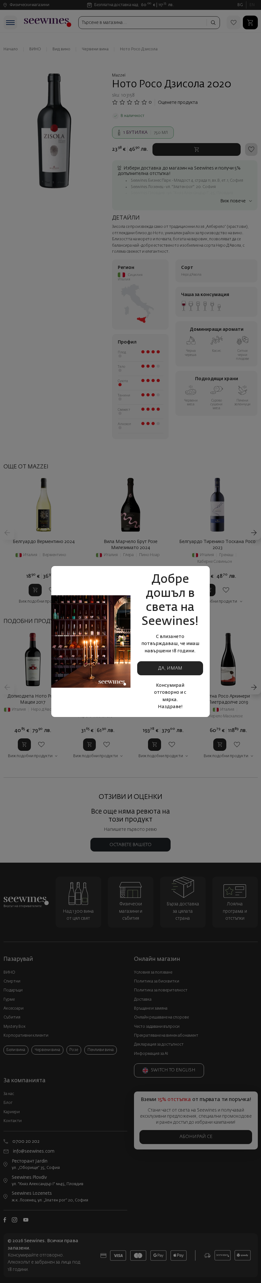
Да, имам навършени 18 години (170, 670)
